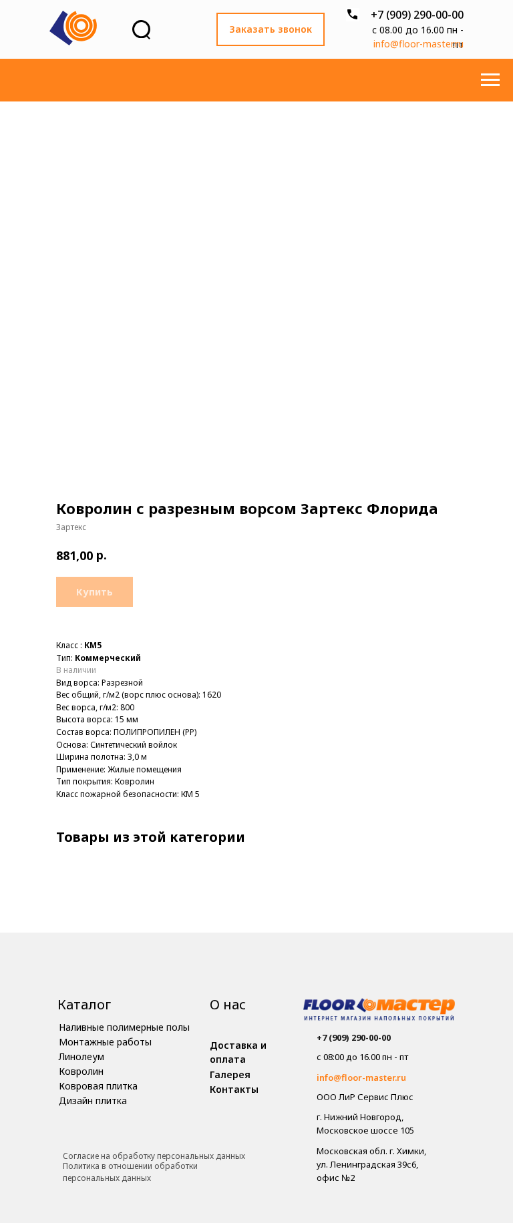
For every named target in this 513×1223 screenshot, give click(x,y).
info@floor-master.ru (418, 43)
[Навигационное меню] (490, 80)
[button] (270, 29)
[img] (379, 1011)
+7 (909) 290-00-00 (417, 14)
